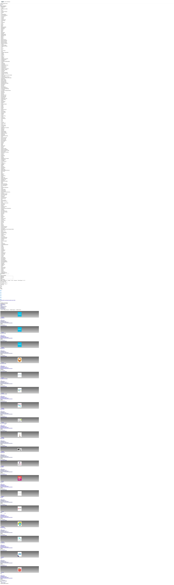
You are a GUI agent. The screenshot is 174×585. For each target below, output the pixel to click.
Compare (2, 317)
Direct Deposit (20, 280)
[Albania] (6, 278)
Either (6, 282)
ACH (12, 280)
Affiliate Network (2, 304)
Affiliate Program (12, 309)
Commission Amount (3, 306)
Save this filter (2, 300)
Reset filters (10, 300)
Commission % (2, 307)
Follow (1, 323)
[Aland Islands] (6, 277)
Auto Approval (2, 308)
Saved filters (6, 300)
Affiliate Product (18, 309)
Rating (1, 305)
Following (2, 369)
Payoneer (15, 280)
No (3, 282)
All (24, 280)
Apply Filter (13, 300)
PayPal (1, 280)
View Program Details (3, 325)
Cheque (9, 280)
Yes (1, 282)
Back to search (3, 582)
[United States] (6, 276)
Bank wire (5, 280)
